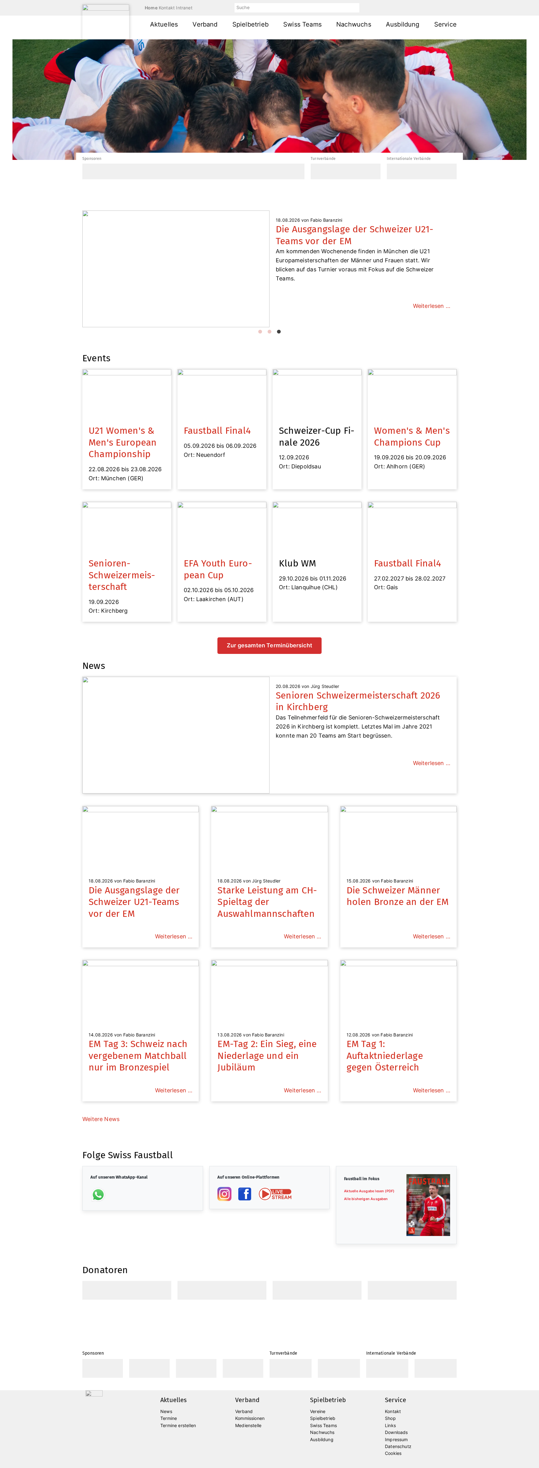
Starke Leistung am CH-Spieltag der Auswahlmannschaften (267, 902)
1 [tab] (260, 332)
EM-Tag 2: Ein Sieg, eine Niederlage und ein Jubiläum (267, 1055)
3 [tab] (279, 332)
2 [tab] (269, 332)
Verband (204, 24)
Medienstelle (248, 1425)
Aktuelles (164, 24)
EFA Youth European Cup (218, 569)
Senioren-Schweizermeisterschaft (122, 575)
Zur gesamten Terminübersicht (269, 645)
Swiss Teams (302, 24)
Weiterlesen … (431, 297)
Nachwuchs (353, 24)
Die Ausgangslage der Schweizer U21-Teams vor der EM (134, 902)
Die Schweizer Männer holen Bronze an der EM (398, 896)
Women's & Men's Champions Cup (412, 436)
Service (445, 24)
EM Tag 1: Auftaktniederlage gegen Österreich (385, 1055)
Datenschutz (398, 1446)
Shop (390, 1418)
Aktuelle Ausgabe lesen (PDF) (369, 1191)
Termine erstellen (178, 1425)
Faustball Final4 (217, 430)
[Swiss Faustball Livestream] (274, 1194)
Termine (168, 1418)
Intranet (184, 7)
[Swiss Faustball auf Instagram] (224, 1194)
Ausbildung (403, 24)
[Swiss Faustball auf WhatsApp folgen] (98, 1194)
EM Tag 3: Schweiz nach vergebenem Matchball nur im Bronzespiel (138, 1055)
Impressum (396, 1439)
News (166, 1411)
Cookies (393, 1453)
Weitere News (100, 1119)
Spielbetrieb (250, 24)
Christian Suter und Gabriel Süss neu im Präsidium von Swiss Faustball (361, 235)
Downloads (396, 1432)
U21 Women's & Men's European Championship (123, 442)
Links (390, 1425)
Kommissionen (250, 1418)
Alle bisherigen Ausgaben (366, 1199)
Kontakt (167, 7)
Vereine (317, 1411)
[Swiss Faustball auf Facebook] (245, 1194)
